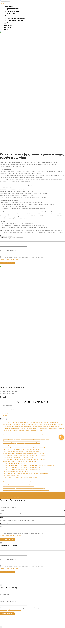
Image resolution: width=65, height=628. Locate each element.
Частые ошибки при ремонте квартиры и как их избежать (21, 443)
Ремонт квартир (8, 6)
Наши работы (8, 22)
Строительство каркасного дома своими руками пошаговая (22, 467)
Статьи (6, 29)
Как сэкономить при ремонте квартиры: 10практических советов (24, 459)
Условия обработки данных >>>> (10, 259)
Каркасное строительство (15, 16)
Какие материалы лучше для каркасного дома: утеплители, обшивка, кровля (27, 433)
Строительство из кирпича (15, 20)
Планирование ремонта (11, 475)
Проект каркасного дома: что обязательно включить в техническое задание (27, 437)
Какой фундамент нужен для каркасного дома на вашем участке (24, 430)
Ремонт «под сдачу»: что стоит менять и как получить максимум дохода (25, 447)
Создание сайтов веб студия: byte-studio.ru (32, 493)
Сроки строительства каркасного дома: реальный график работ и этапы (26, 435)
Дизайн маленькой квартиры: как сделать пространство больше (23, 453)
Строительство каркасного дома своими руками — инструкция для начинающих (29, 465)
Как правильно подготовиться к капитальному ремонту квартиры (24, 488)
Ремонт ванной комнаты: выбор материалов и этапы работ (22, 451)
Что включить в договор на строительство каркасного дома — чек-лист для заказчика (30, 422)
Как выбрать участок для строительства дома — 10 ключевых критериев (26, 473)
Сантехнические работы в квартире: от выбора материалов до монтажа (26, 482)
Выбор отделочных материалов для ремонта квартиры (21, 477)
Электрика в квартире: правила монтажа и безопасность (21, 480)
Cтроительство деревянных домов (14, 463)
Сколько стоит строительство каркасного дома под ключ (21, 441)
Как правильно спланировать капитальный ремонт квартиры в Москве (26, 490)
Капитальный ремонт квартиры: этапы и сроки (18, 457)
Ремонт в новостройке (14, 9)
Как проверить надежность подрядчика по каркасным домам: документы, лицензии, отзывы (33, 424)
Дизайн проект (11, 13)
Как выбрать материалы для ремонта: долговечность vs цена (22, 445)
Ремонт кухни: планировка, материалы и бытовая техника (21, 449)
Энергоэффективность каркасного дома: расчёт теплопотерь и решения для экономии (31, 426)
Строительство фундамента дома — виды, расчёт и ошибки (22, 469)
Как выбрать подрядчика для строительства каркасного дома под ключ (26, 439)
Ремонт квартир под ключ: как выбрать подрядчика (20, 461)
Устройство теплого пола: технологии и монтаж (18, 486)
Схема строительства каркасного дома (15, 471)
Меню (2, 3)
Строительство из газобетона (16, 18)
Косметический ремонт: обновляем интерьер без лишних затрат (24, 455)
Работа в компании (9, 23)
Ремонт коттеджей (13, 11)
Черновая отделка (12, 8)
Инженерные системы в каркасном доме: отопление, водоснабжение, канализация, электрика (33, 428)
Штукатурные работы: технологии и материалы (18, 484)
